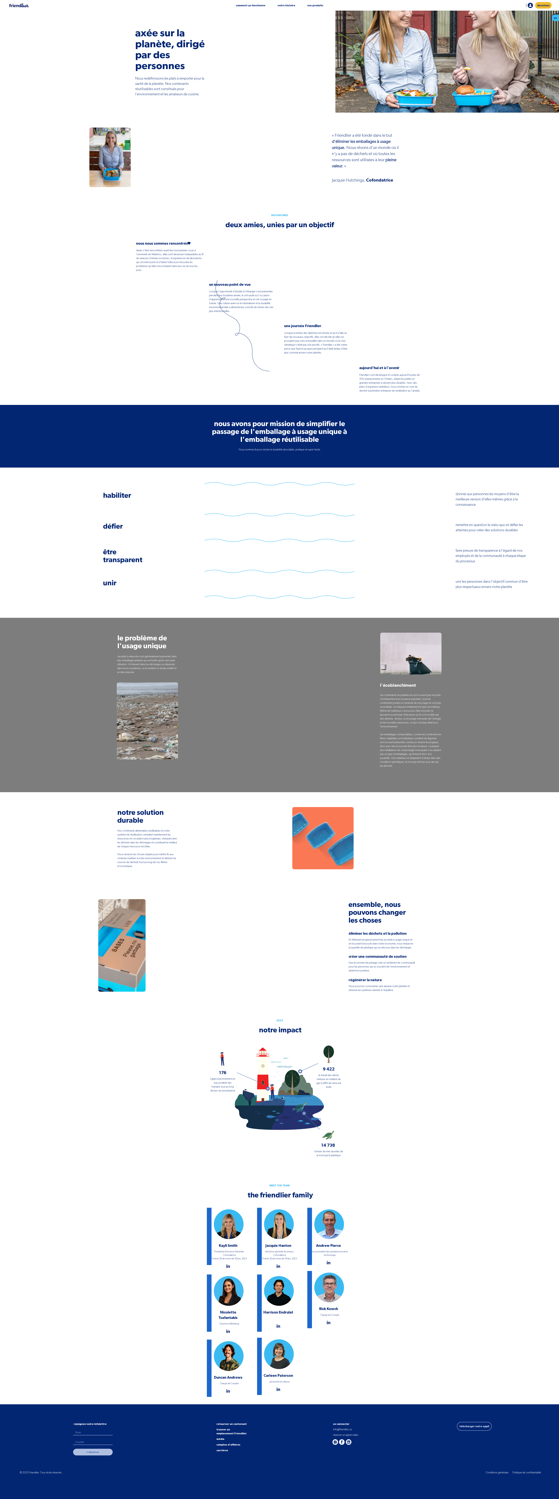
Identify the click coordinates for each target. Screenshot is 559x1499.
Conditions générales (497, 1472)
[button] (250, 5)
